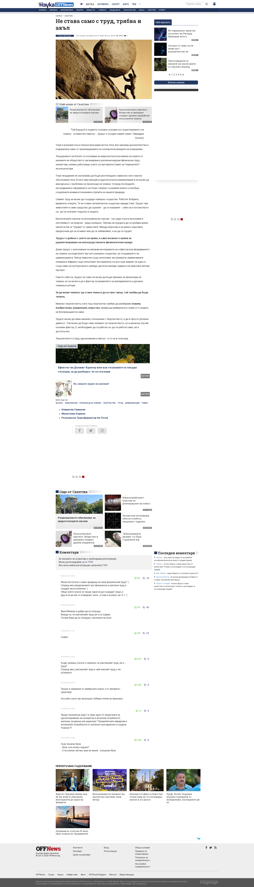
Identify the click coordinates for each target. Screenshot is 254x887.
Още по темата (67, 345)
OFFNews (40, 874)
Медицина (115, 10)
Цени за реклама (81, 854)
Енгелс (59, 403)
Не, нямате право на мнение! (91, 383)
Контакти (77, 847)
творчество (109, 403)
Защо (141, 10)
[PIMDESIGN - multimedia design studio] (207, 883)
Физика (53, 10)
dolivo (159, 557)
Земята (79, 10)
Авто (126, 4)
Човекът (102, 10)
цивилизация (132, 403)
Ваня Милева (65, 36)
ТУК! (105, 565)
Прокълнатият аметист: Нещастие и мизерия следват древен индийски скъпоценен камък (134, 114)
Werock (113, 874)
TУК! (90, 562)
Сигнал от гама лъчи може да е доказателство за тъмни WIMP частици (181, 50)
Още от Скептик (73, 492)
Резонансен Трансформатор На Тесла (85, 417)
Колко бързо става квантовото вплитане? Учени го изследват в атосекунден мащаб (174, 567)
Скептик (152, 10)
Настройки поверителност (142, 865)
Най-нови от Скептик (74, 104)
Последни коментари (176, 553)
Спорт (116, 4)
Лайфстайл (72, 874)
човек (145, 403)
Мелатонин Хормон (73, 413)
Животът (90, 10)
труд (120, 403)
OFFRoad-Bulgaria (97, 874)
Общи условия (142, 847)
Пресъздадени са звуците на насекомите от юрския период (182, 63)
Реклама (77, 851)
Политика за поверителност (142, 859)
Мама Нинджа (127, 874)
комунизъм (71, 403)
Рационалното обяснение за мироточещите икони (85, 111)
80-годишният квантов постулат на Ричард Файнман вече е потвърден (181, 35)
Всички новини (176, 82)
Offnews (103, 4)
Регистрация (110, 851)
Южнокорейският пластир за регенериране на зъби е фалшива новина (136, 502)
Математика (67, 10)
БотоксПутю (162, 577)
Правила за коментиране (141, 852)
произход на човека (90, 403)
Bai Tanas (161, 573)
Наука (90, 4)
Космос (43, 10)
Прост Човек (163, 583)
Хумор (162, 10)
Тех (134, 4)
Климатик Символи (73, 409)
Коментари (69, 552)
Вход (106, 847)
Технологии (129, 10)
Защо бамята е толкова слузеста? (182, 573)
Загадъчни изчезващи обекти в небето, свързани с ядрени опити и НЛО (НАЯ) (135, 520)
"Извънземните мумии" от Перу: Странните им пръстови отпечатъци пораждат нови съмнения (135, 541)
